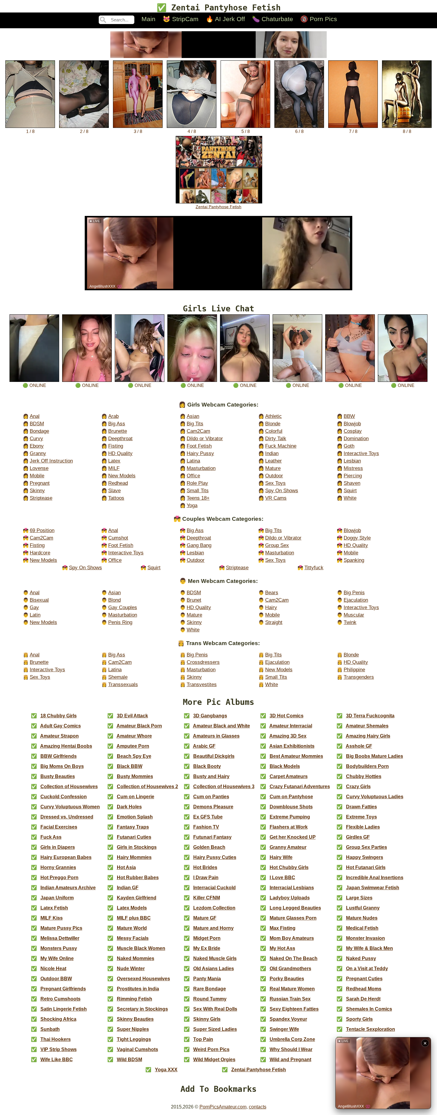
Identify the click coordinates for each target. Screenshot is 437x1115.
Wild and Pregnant (290, 1059)
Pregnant (40, 483)
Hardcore (40, 553)
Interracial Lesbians (292, 887)
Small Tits (198, 490)
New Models (122, 476)
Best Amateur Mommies (296, 756)
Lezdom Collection (214, 907)
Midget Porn (207, 938)
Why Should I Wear (291, 1049)
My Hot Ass (282, 948)
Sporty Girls (359, 1019)
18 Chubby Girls (58, 715)
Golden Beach (209, 847)
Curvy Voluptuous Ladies (374, 796)
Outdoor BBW (56, 978)
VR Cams (276, 498)
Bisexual (39, 600)
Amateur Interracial (290, 725)
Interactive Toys (361, 453)
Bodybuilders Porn (367, 766)
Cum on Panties (211, 796)
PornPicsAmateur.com (222, 1106)
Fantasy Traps (133, 826)
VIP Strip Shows (58, 1049)
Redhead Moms (363, 988)
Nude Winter (131, 968)
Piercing (353, 476)
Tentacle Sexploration (370, 1029)
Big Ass (116, 423)
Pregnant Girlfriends (63, 988)
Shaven (352, 483)
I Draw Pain (205, 877)
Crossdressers (203, 662)
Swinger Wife (284, 1029)
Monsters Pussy (58, 948)
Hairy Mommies (134, 857)
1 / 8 (30, 131)
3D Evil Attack (132, 715)
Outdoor (274, 476)
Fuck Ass (51, 837)
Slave (114, 490)
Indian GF (128, 887)
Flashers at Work (289, 826)
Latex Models (132, 907)
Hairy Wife (281, 857)
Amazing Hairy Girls (368, 735)
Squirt (350, 490)
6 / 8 (299, 131)
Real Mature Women (292, 988)
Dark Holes (129, 806)
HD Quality (120, 453)
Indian (272, 453)
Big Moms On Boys (62, 766)
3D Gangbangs (210, 715)
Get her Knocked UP (293, 837)
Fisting (115, 446)
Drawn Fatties (361, 806)
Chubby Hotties (363, 776)
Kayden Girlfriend (136, 897)
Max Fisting (282, 928)
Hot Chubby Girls (289, 867)
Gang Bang (199, 545)
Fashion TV (206, 826)
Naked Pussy (361, 958)
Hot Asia (126, 867)
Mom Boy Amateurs (292, 938)
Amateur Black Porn (139, 725)
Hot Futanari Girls (366, 867)
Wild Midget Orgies (214, 1059)
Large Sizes (359, 897)
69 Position (42, 530)
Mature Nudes (362, 917)
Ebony (37, 446)
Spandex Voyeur (288, 1019)
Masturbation (201, 468)
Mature (273, 468)
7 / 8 (353, 131)
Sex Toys (275, 483)
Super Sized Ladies (215, 1029)
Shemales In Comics (369, 1009)
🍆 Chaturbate (272, 18)
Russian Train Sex (290, 998)
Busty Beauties (57, 776)
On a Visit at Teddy (367, 968)
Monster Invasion (365, 938)
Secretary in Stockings (142, 1009)
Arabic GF (204, 746)
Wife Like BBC (56, 1059)
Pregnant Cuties (364, 978)
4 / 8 (192, 131)
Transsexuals (123, 684)
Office (193, 476)
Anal (35, 416)
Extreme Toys (361, 816)
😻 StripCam (181, 18)
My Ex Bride (206, 948)
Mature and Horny (213, 928)
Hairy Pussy (200, 453)
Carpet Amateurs (289, 776)
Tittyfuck (313, 567)
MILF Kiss (51, 917)
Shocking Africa (58, 1019)
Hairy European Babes (66, 857)
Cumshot (118, 538)
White (350, 498)
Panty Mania (207, 978)
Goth (349, 446)
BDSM (37, 423)
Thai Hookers (55, 1039)
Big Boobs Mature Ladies (374, 756)
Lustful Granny (363, 907)
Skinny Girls (207, 1019)
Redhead (118, 483)
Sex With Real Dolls (215, 1009)
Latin (35, 615)
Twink (350, 622)
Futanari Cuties (134, 837)
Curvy (36, 438)
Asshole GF (359, 746)
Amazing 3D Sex (287, 735)
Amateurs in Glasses (216, 735)
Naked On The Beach (293, 958)
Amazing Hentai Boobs (66, 746)
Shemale (118, 677)
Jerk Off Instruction (51, 461)
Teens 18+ (198, 498)
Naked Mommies (135, 958)
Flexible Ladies (363, 826)
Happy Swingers (364, 857)
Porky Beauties (287, 978)
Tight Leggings (134, 1039)
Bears (271, 592)
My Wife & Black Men (369, 948)
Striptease (41, 498)
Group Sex (277, 545)
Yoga (192, 505)
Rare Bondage (209, 988)
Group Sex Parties (366, 847)
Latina (193, 461)
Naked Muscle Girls (215, 958)
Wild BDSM (129, 1059)
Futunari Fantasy (212, 837)
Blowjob (352, 423)
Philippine (354, 669)
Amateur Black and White (221, 725)
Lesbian (352, 461)
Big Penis (354, 592)
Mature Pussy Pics (61, 928)
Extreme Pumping (290, 816)
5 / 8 (245, 131)
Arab (113, 416)
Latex (114, 461)
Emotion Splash (135, 816)
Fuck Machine (280, 446)
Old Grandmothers (290, 968)
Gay (34, 607)
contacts (257, 1106)
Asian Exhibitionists (292, 746)
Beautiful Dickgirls (214, 756)
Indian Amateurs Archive (68, 887)
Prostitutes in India (138, 988)
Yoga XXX (166, 1069)
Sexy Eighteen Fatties (294, 1009)
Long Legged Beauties (295, 907)
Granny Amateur (288, 847)
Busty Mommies (135, 776)
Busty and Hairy (211, 776)
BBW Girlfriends (58, 756)
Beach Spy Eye (134, 756)
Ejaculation (356, 600)
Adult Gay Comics (60, 725)
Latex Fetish (54, 907)
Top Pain (203, 1039)
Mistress (353, 468)
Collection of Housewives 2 (147, 786)
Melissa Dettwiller (59, 938)
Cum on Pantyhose (291, 796)
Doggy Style (357, 538)
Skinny (37, 490)
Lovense (39, 468)
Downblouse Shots (291, 806)
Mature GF (204, 917)
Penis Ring (120, 622)
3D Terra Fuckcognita (370, 715)
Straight (273, 622)
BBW (349, 416)
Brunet (194, 600)
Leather (273, 461)
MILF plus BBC (134, 917)
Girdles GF (358, 837)
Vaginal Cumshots (137, 1049)
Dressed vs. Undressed (66, 816)
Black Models (285, 766)
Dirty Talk (275, 438)
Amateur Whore (134, 735)
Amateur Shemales (367, 725)
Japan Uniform (57, 897)
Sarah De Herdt (363, 998)
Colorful (273, 431)
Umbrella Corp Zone (292, 1039)
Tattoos (116, 498)
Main (148, 18)
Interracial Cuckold (214, 887)
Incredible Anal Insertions (374, 877)
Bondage (39, 431)
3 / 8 (138, 131)
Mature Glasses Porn (293, 917)
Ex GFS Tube (208, 816)
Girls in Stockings (137, 847)
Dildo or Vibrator (205, 438)
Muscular (354, 615)
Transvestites (202, 684)
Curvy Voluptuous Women (70, 806)
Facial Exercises (58, 826)
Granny (38, 453)
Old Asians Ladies (213, 968)
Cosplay (353, 431)
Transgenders (359, 677)
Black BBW (129, 766)
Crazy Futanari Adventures (300, 786)
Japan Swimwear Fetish (372, 887)
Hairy (271, 607)
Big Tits (195, 423)
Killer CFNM (206, 897)
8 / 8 (407, 131)
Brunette (117, 431)
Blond (114, 600)
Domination (356, 438)
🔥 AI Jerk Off (225, 18)
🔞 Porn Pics (318, 18)
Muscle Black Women (141, 948)
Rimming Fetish (134, 998)
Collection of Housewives (69, 786)
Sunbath (50, 1029)
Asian (193, 416)
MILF (114, 468)
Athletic (273, 416)
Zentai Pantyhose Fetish (218, 206)
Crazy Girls (358, 786)
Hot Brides (205, 867)
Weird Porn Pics (211, 1049)
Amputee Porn (133, 746)
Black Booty (207, 766)
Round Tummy (210, 998)
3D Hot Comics (287, 715)
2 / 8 (84, 131)
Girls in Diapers (57, 847)
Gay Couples (122, 607)
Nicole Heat (53, 968)
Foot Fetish (199, 446)
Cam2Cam (198, 431)
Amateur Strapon (59, 735)
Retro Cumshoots (60, 998)
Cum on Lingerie (135, 796)
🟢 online (34, 385)
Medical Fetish (362, 928)
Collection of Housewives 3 (223, 786)
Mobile (37, 476)
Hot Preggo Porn (59, 877)
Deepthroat (120, 438)
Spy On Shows (281, 490)
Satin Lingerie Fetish (63, 1009)
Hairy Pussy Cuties (214, 857)
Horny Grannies (58, 867)
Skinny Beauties (135, 1019)
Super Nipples (133, 1029)
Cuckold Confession (63, 796)
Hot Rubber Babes (138, 877)
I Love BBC (282, 877)
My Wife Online (57, 958)
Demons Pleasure (213, 806)
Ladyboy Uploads (290, 897)
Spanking (354, 560)
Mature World (132, 928)
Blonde (272, 423)
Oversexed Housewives (143, 978)
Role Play (197, 483)
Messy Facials (133, 938)
